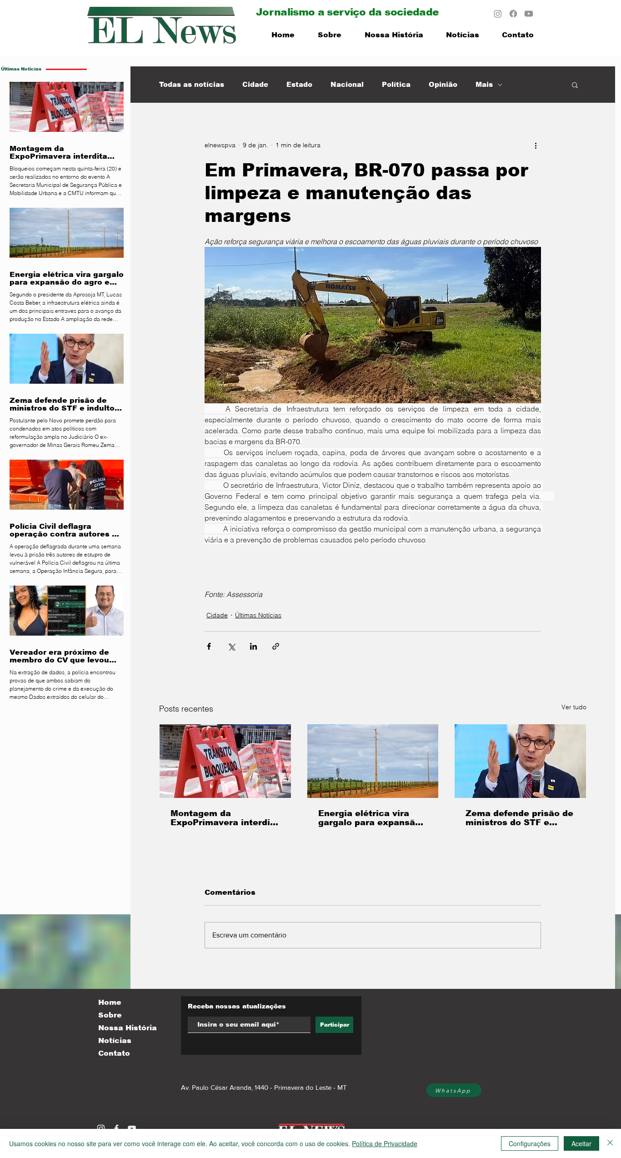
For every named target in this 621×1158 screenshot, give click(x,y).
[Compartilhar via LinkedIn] (253, 646)
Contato (114, 1053)
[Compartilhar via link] (275, 646)
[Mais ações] (535, 145)
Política (396, 84)
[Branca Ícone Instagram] (101, 1128)
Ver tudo (573, 707)
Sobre (110, 1015)
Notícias (114, 1040)
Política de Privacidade (384, 1143)
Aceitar (581, 1143)
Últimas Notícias (258, 615)
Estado (299, 84)
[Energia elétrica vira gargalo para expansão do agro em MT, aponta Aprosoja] (373, 761)
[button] (575, 84)
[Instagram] (498, 14)
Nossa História (127, 1028)
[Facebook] (513, 14)
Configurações (530, 1143)
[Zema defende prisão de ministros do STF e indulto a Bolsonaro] (520, 761)
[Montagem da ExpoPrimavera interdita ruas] (225, 761)
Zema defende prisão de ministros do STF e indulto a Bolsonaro (519, 818)
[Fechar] (610, 1143)
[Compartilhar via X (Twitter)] (231, 646)
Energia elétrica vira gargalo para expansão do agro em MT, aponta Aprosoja (369, 818)
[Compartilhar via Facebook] (209, 646)
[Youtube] (529, 14)
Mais (484, 84)
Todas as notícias (191, 84)
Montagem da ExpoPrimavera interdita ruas (224, 818)
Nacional (347, 84)
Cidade (255, 84)
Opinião (443, 84)
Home (109, 1002)
